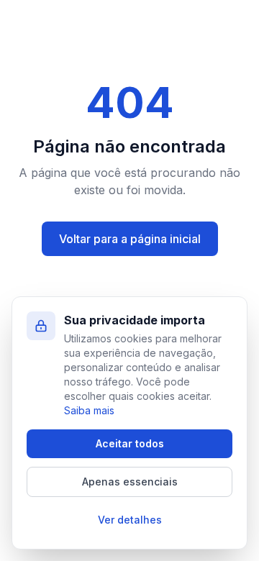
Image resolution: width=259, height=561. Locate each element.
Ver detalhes (130, 520)
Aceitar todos (130, 443)
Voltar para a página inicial (130, 239)
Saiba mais (89, 410)
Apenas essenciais (130, 481)
